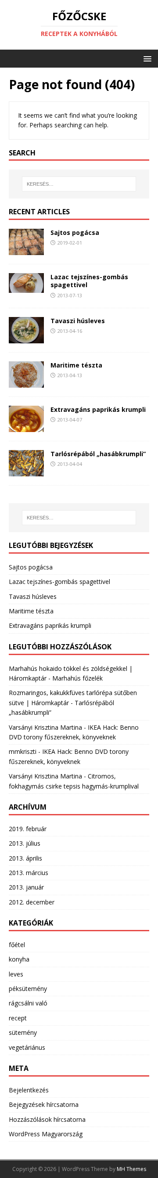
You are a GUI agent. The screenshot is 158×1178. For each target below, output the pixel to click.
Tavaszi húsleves (77, 321)
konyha (19, 959)
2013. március (28, 872)
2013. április (25, 858)
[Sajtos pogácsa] (26, 250)
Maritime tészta (76, 365)
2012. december (31, 902)
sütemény (23, 1032)
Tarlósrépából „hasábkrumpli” (98, 454)
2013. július (24, 843)
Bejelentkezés (29, 1090)
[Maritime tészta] (26, 382)
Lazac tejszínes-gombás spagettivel (89, 281)
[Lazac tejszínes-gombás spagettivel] (26, 288)
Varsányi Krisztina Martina (45, 727)
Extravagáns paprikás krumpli (98, 409)
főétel (17, 944)
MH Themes (131, 1169)
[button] (146, 58)
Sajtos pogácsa (74, 232)
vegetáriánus (27, 1047)
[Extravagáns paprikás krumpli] (26, 427)
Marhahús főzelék (77, 678)
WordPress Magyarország (46, 1134)
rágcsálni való (28, 1003)
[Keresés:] (79, 184)
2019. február (28, 829)
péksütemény (28, 988)
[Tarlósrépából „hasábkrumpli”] (26, 471)
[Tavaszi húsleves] (26, 338)
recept (18, 1018)
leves (16, 974)
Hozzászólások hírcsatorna (47, 1119)
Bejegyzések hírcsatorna (44, 1104)
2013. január (26, 887)
